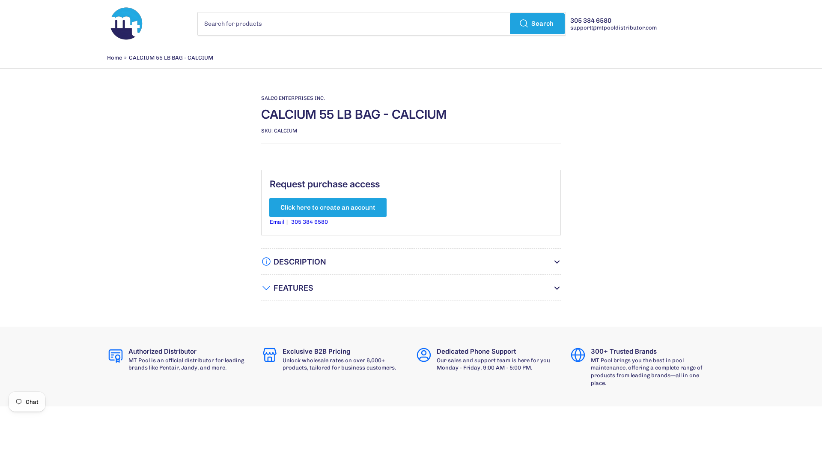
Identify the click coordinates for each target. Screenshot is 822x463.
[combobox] (381, 24)
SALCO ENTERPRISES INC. (293, 98)
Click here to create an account (327, 207)
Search (542, 23)
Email (278, 222)
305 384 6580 (309, 222)
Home (114, 57)
